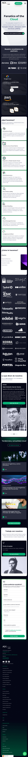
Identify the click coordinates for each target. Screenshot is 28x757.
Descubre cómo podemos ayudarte (13, 33)
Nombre (6, 589)
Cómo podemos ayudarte (10, 625)
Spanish (6, 755)
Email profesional (8, 599)
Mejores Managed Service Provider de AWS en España (12, 512)
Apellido (6, 594)
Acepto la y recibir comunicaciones (13, 631)
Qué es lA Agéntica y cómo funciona (11, 464)
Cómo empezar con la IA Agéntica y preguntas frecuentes (14, 488)
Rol (4, 620)
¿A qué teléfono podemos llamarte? (11, 604)
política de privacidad (15, 630)
